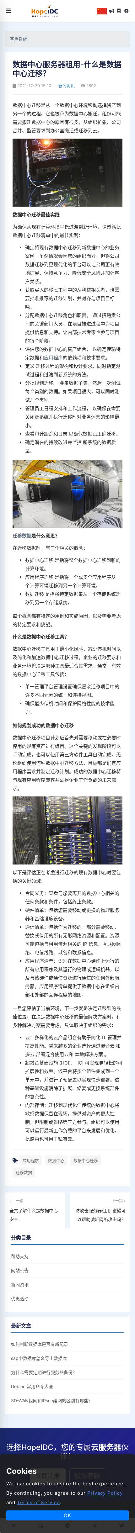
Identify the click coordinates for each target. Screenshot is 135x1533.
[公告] (112, 11)
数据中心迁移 (85, 1160)
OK (68, 1515)
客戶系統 (18, 39)
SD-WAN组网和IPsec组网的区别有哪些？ (52, 1400)
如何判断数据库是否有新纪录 (39, 1344)
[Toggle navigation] (9, 11)
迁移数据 (22, 536)
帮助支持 (20, 1256)
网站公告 (20, 1270)
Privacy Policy (105, 1493)
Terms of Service (38, 1502)
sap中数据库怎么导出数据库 (39, 1358)
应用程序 (53, 358)
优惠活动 (20, 1298)
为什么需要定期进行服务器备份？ (44, 1372)
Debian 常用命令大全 (32, 1386)
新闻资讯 (66, 85)
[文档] (119, 11)
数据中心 (56, 1160)
